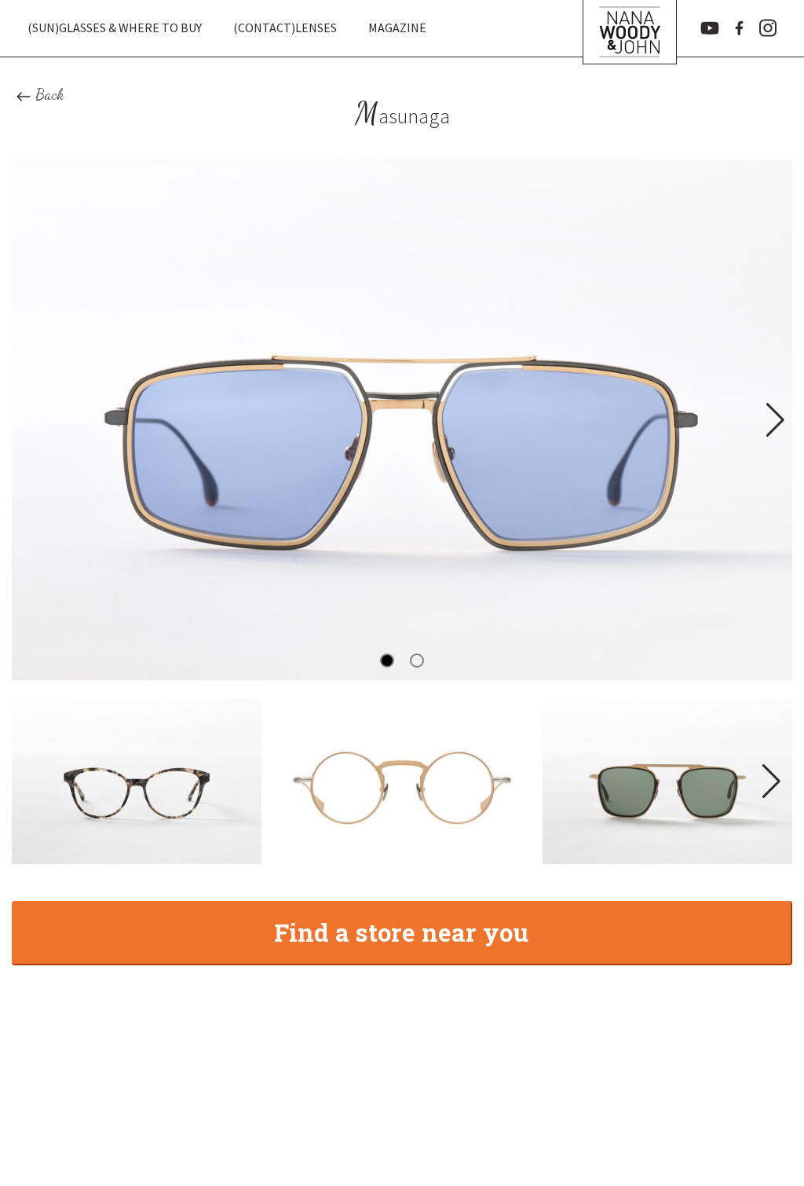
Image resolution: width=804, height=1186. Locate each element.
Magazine (397, 27)
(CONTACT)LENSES (285, 27)
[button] (773, 419)
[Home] (630, 28)
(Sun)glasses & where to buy (114, 27)
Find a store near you (401, 932)
